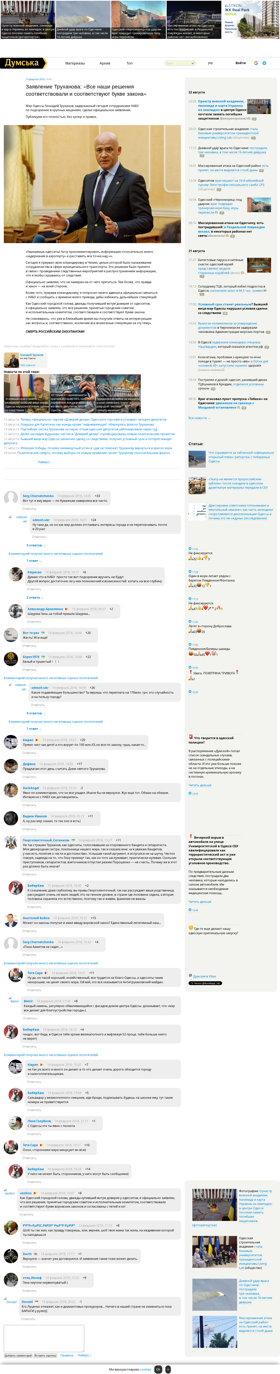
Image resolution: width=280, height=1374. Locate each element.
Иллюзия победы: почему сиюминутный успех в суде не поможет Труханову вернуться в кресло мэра (96, 448)
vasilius (26, 1193)
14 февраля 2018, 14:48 (65, 657)
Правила (66, 1355)
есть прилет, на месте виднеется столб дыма (233, 168)
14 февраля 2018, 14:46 (65, 633)
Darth (27, 1254)
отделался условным (248, 384)
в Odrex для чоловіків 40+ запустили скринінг (233, 363)
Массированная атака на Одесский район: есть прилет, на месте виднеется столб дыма (256, 1324)
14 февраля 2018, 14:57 (59, 740)
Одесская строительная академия (224, 129)
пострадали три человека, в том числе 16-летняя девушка (232, 150)
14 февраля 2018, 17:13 (95, 1225)
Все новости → (200, 418)
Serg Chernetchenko (38, 496)
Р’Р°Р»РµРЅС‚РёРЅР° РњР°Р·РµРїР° (49, 1225)
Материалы (75, 63)
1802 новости (27, 365)
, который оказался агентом (239, 347)
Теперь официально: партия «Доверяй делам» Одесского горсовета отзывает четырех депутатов (93, 419)
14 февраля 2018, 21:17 (71, 1121)
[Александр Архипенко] (16, 617)
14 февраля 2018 (35, 79)
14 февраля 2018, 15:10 (59, 788)
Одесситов (206, 180)
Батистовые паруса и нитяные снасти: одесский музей (220, 262)
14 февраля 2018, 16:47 (57, 1193)
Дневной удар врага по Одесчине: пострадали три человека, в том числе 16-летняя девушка (82, 33)
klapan (28, 740)
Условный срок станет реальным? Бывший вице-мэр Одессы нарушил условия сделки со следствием (27, 404)
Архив (105, 63)
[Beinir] (14, 1001)
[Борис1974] (11, 665)
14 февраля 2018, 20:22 (58, 1302)
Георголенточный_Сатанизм (46, 840)
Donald (27, 1302)
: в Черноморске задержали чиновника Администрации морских (231, 329)
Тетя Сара (35, 973)
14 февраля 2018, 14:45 (74, 496)
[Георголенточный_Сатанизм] (11, 848)
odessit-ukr (41, 520)
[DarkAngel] (11, 796)
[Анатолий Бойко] (11, 926)
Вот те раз (31, 633)
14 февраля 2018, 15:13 (67, 816)
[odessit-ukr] (18, 521)
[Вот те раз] (11, 641)
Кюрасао (35, 572)
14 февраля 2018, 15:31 (70, 918)
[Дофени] (11, 772)
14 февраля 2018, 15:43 (74, 942)
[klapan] (11, 748)
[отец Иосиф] (11, 1286)
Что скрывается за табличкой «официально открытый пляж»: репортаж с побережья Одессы (241, 457)
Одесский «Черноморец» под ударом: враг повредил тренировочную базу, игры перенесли (136, 33)
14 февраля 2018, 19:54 (64, 1093)
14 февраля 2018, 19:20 (64, 1064)
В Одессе (205, 342)
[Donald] (10, 1302)
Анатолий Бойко (36, 918)
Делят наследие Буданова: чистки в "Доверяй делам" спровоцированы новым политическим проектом (98, 434)
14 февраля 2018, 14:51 (70, 520)
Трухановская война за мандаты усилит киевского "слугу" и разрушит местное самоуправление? (118, 404)
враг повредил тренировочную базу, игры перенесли (218, 208)
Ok (158, 1369)
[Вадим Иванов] (11, 824)
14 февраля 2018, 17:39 (53, 1001)
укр (210, 63)
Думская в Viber (204, 976)
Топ (130, 63)
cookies (145, 1369)
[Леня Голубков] (16, 1129)
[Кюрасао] (16, 580)
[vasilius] (9, 1193)
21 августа (197, 251)
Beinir (28, 1001)
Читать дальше (200, 785)
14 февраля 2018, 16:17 (62, 572)
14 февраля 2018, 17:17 (57, 1254)
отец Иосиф (32, 1278)
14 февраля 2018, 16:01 (68, 973)
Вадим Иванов (35, 816)
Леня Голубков (39, 1121)
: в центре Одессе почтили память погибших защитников (222, 114)
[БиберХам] (16, 894)
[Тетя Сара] (16, 981)
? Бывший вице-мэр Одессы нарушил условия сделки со (233, 308)
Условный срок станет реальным (224, 304)
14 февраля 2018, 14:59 (69, 688)
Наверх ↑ (44, 462)
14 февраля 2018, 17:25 (62, 1278)
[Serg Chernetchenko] (11, 504)
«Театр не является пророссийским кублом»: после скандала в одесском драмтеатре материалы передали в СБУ (238, 483)
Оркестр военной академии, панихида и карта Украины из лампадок (221, 105)
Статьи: (196, 443)
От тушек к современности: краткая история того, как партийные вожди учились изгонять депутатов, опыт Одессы (69, 402)
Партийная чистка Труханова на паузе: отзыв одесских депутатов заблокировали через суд (89, 429)
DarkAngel (31, 788)
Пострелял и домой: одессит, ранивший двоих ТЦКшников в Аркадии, (232, 382)
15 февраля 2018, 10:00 (64, 885)
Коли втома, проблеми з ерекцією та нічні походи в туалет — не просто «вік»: (229, 359)
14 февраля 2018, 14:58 (56, 764)
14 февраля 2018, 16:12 (60, 1029)
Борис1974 (31, 657)
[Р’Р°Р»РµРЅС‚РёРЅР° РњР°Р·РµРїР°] (11, 1234)
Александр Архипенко (45, 609)
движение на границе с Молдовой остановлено (226, 405)
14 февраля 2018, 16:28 (64, 1169)
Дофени (29, 764)
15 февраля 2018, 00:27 (89, 609)
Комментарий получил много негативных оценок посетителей (56, 554)
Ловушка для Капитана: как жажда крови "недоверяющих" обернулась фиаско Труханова (87, 424)
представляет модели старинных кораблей (214, 270)
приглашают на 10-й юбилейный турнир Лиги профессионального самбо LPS (231, 182)
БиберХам (36, 885)
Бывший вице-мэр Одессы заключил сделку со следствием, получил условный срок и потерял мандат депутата (88, 441)
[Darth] (11, 1262)
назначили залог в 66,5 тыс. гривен (236, 290)
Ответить (29, 509)
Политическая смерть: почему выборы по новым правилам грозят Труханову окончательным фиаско (93, 453)
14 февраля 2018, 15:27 (95, 840)
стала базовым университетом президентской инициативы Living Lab (228, 133)
